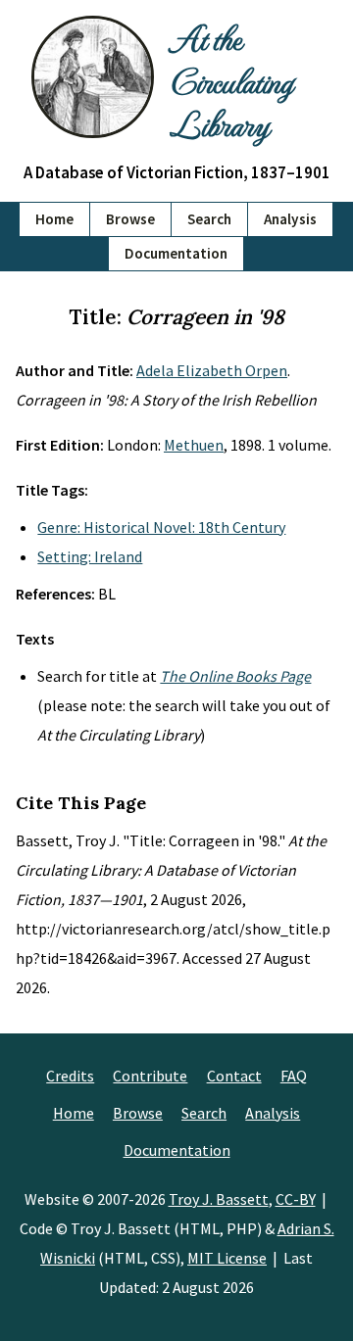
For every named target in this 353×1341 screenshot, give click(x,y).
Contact (234, 1075)
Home (54, 219)
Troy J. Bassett (219, 1199)
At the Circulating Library (231, 80)
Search (209, 219)
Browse (130, 219)
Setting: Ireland (89, 556)
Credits (70, 1075)
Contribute (150, 1075)
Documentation (176, 253)
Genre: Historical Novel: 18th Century (161, 527)
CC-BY (296, 1199)
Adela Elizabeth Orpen (211, 370)
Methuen (194, 445)
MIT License (227, 1258)
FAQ (293, 1075)
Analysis (290, 219)
